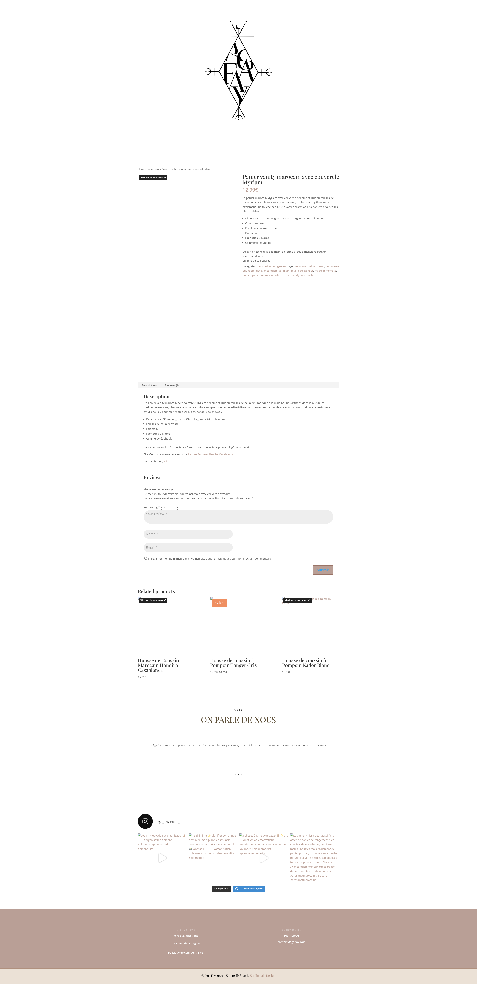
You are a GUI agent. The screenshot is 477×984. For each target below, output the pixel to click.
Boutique (214, 18)
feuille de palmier (302, 270)
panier (247, 275)
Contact (267, 18)
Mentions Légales (190, 943)
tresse (286, 275)
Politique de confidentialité (185, 952)
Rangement (153, 169)
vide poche (307, 275)
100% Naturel (303, 266)
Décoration (264, 266)
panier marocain (262, 275)
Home (141, 169)
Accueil (199, 18)
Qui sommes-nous (241, 18)
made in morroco (325, 270)
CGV (172, 943)
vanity (295, 275)
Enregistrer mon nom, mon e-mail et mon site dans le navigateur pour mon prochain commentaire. (210, 558)
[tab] (149, 385)
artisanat (318, 266)
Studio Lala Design (263, 975)
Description (149, 385)
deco (259, 270)
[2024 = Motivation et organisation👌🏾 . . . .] (162, 857)
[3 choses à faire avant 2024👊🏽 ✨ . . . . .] (263, 857)
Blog (280, 18)
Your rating (152, 507)
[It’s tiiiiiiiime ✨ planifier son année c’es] (213, 857)
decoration (270, 270)
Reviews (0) (172, 385)
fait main (284, 270)
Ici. (166, 461)
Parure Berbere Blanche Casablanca (210, 454)
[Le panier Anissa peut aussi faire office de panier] (314, 857)
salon (277, 275)
